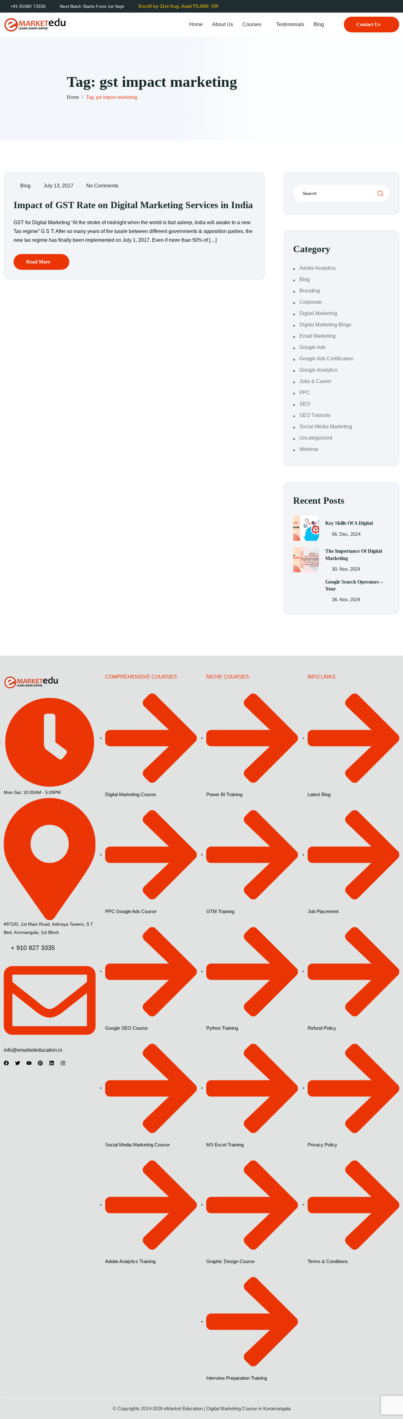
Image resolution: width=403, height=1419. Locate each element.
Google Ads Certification (326, 358)
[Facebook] (6, 1063)
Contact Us (368, 24)
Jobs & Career (315, 381)
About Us (222, 24)
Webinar (308, 449)
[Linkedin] (51, 1063)
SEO (304, 404)
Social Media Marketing (325, 426)
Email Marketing (317, 336)
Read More (38, 261)
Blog (319, 24)
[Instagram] (62, 1063)
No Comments (102, 185)
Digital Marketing (318, 313)
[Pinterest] (40, 1063)
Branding (309, 290)
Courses (251, 24)
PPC (304, 392)
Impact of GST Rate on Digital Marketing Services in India (133, 205)
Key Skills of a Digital (349, 523)
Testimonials (290, 24)
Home (196, 24)
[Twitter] (17, 1063)
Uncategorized (315, 438)
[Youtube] (28, 1063)
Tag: (111, 97)
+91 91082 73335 (28, 6)
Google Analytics (318, 370)
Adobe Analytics (317, 268)
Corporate (310, 302)
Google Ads (312, 347)
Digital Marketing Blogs (325, 324)
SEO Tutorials (315, 415)
